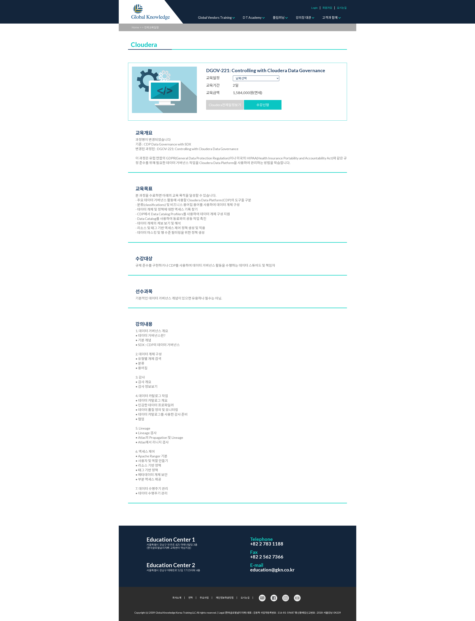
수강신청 (262, 105)
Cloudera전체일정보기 (225, 105)
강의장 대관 (303, 17)
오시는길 (342, 7)
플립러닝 (279, 17)
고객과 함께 (330, 17)
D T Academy (252, 17)
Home (135, 27)
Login (314, 7)
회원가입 (327, 7)
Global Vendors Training (215, 17)
